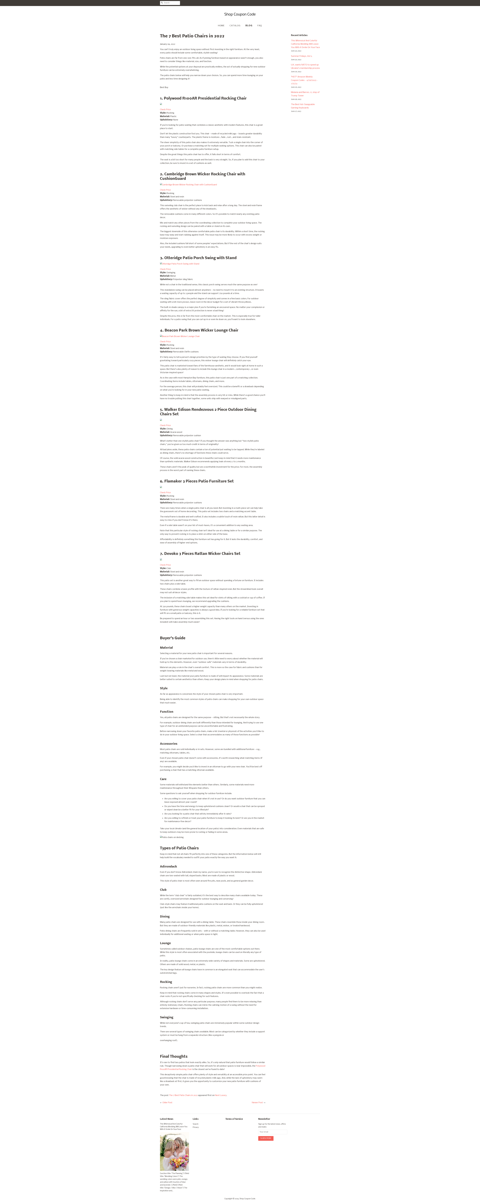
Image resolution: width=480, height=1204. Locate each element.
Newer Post (257, 1102)
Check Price (165, 109)
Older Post (167, 1102)
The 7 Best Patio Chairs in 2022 (183, 1095)
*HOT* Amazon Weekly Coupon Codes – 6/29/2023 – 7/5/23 (304, 80)
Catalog (235, 26)
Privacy (196, 1127)
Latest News (166, 1119)
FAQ (260, 26)
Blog (249, 26)
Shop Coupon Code (247, 1199)
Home (221, 26)
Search (195, 1124)
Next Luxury (220, 1095)
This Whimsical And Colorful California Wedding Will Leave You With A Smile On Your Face (305, 44)
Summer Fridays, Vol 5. (301, 56)
